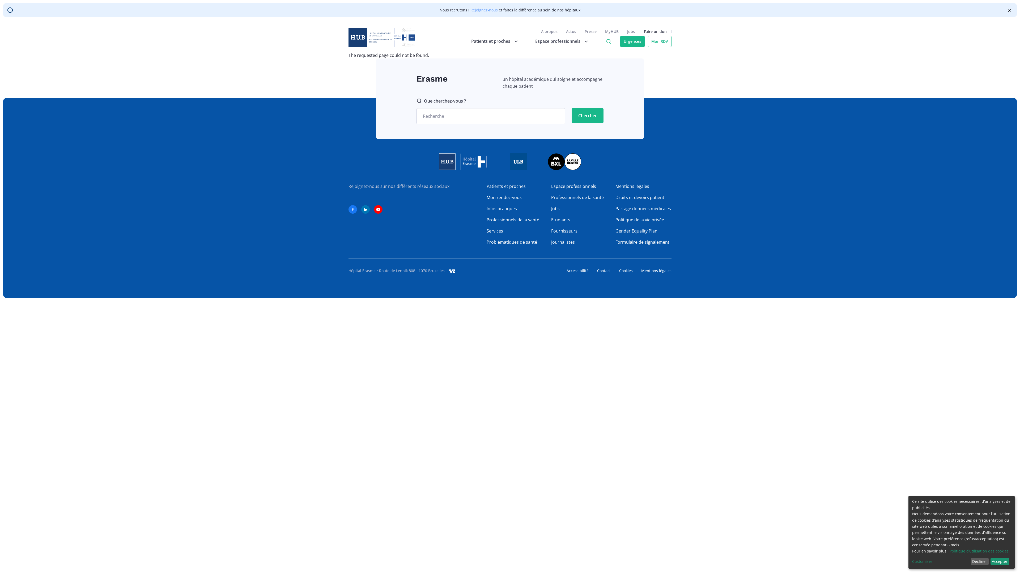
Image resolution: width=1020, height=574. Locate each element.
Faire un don (655, 31)
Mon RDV (659, 41)
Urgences (632, 41)
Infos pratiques (502, 209)
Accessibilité (578, 270)
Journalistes (563, 242)
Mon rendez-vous (504, 197)
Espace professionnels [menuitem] (557, 41)
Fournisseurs (564, 231)
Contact (604, 270)
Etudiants (560, 220)
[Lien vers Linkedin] (365, 209)
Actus (571, 31)
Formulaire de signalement (642, 242)
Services (495, 231)
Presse (591, 31)
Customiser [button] (922, 561)
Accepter (1000, 561)
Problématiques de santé (512, 242)
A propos (549, 31)
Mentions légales (632, 186)
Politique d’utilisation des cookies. (980, 551)
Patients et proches (506, 186)
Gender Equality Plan (636, 231)
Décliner (979, 561)
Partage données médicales (643, 209)
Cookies (626, 270)
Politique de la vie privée (639, 220)
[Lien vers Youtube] (378, 209)
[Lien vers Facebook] (352, 209)
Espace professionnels (573, 186)
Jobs (631, 31)
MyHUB (612, 31)
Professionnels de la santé (513, 220)
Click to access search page (608, 41)
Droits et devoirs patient (639, 197)
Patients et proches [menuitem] (490, 41)
